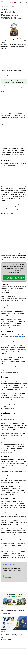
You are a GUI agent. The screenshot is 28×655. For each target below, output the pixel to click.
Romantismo (19, 336)
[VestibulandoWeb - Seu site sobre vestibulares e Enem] (15, 2)
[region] (11, 59)
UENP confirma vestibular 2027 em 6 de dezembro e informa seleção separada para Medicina (14, 636)
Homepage (3, 6)
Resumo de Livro (10, 6)
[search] (26, 2)
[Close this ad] (27, 648)
